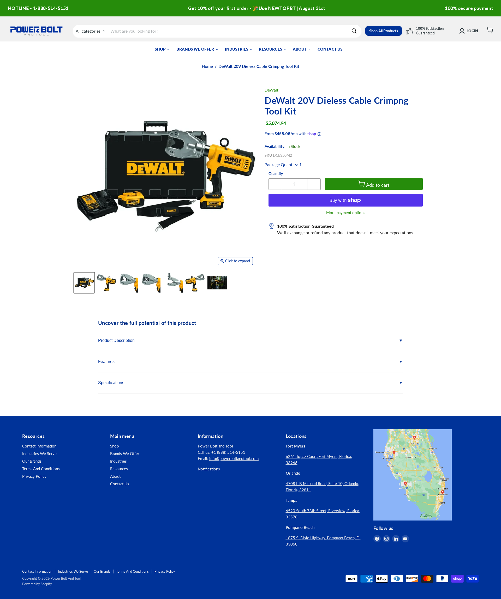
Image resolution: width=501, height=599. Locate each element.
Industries (237, 49)
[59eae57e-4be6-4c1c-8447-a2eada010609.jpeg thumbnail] (128, 283)
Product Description (116, 340)
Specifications (111, 382)
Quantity (276, 174)
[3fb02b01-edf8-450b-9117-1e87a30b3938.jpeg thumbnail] (195, 283)
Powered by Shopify (37, 584)
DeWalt (271, 89)
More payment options (345, 212)
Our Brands (31, 461)
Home (207, 66)
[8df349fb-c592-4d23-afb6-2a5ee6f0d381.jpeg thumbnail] (150, 283)
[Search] (354, 31)
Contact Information (39, 446)
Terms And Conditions (41, 468)
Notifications (209, 469)
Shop (161, 49)
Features (106, 361)
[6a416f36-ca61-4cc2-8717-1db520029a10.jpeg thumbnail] (217, 283)
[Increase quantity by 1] (314, 184)
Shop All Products (383, 31)
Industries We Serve (39, 453)
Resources (271, 49)
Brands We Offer (195, 49)
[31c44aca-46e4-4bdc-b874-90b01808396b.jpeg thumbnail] (106, 283)
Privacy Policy (34, 476)
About (300, 49)
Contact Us (330, 49)
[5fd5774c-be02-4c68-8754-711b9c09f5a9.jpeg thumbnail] (173, 283)
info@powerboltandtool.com (234, 458)
